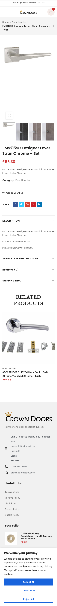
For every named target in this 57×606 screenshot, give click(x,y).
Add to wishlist (14, 193)
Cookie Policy (12, 515)
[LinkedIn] (39, 204)
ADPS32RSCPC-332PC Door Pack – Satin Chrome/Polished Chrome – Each (25, 374)
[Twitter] (21, 204)
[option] (9, 125)
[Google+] (27, 204)
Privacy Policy (12, 509)
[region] (28, 577)
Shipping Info (12, 280)
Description (11, 221)
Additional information (20, 258)
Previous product (50, 26)
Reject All (28, 599)
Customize (28, 590)
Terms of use (12, 492)
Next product (53, 26)
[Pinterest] (33, 204)
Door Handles (19, 22)
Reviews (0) (10, 269)
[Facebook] (15, 204)
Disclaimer (10, 503)
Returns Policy (12, 497)
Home (5, 22)
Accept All (29, 582)
